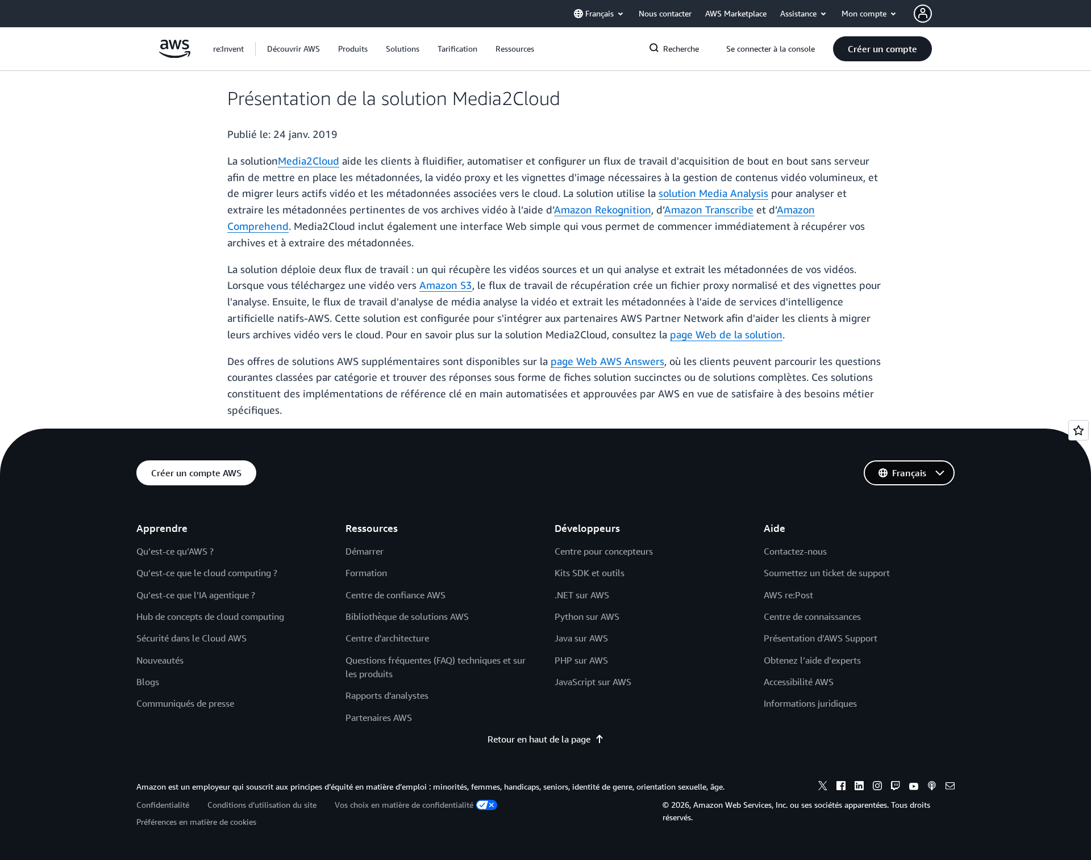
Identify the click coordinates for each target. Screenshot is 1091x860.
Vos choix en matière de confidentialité (404, 804)
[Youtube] (913, 787)
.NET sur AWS (582, 595)
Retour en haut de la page (539, 739)
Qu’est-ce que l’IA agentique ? (195, 595)
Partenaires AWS (378, 717)
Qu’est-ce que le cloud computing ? (206, 572)
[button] (293, 49)
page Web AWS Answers (607, 361)
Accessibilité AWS (799, 681)
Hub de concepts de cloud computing (210, 616)
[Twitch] (895, 787)
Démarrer (364, 551)
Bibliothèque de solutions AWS (407, 616)
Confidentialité (162, 804)
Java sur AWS (581, 638)
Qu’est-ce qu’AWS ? (175, 551)
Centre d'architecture (387, 638)
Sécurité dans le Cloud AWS (191, 638)
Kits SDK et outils (589, 572)
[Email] (950, 787)
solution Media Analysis (713, 193)
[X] (822, 787)
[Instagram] (877, 787)
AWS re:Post (788, 595)
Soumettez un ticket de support (827, 572)
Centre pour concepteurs (604, 551)
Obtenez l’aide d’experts (812, 660)
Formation (366, 572)
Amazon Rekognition (602, 209)
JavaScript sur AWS (593, 681)
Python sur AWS (587, 616)
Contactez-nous (795, 551)
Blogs (147, 681)
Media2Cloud (308, 160)
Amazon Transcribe (708, 209)
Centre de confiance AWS (395, 595)
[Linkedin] (859, 787)
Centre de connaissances (812, 616)
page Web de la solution (726, 334)
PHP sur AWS (581, 660)
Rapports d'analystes (386, 695)
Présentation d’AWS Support (820, 638)
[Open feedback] (1078, 430)
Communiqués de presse (185, 703)
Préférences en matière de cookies (196, 822)
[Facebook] (841, 787)
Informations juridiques (810, 703)
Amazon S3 (445, 285)
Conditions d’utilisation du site (262, 804)
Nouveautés (160, 660)
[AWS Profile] (923, 14)
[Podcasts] (931, 787)
